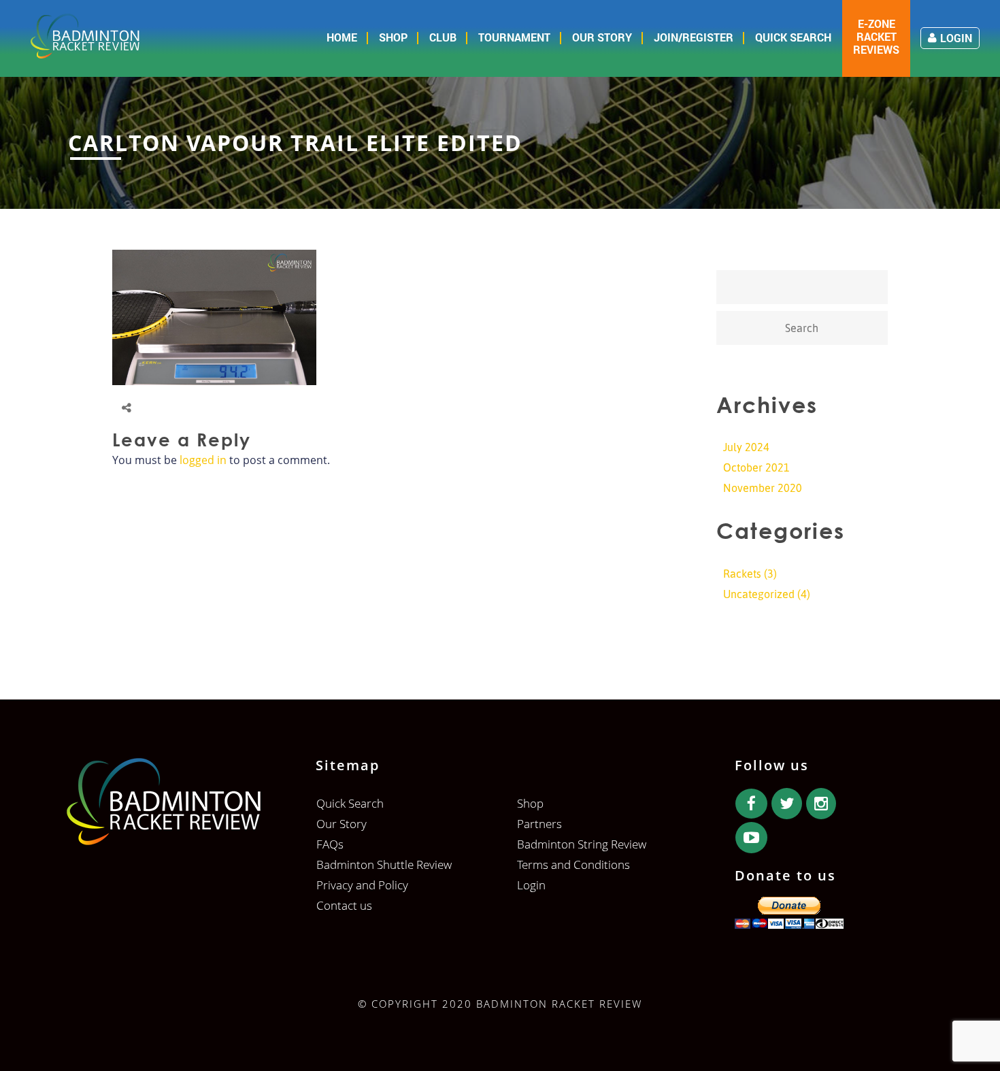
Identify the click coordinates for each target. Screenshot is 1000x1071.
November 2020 (762, 488)
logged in (203, 459)
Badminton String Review (581, 844)
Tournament (514, 37)
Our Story (602, 37)
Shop (393, 37)
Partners (539, 823)
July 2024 (746, 447)
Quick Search (793, 37)
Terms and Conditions (573, 864)
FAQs (330, 844)
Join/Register (693, 37)
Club (442, 37)
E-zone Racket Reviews (876, 36)
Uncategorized (759, 594)
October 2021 (756, 467)
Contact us (344, 905)
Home (342, 37)
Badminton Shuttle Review (384, 864)
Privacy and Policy (362, 885)
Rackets (742, 573)
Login (956, 38)
